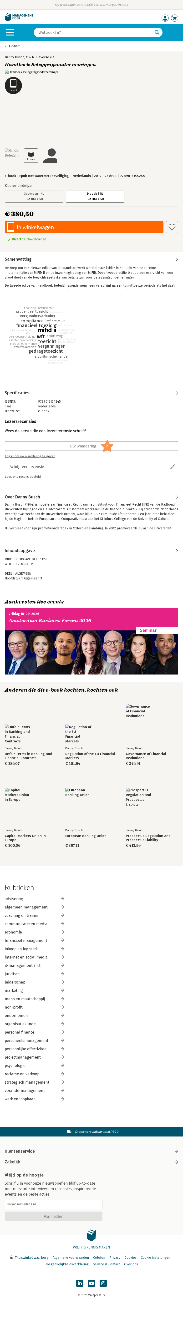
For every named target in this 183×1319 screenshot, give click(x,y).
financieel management (26, 940)
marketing (14, 990)
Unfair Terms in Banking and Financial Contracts (28, 756)
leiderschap (15, 982)
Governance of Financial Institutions (146, 756)
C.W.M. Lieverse (37, 57)
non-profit (14, 1007)
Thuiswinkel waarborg (31, 1258)
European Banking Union (86, 836)
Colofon (99, 1258)
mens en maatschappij (25, 999)
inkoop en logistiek (21, 949)
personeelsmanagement (26, 1040)
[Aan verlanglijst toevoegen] (172, 227)
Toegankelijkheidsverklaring (67, 1264)
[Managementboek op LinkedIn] (79, 1283)
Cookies (131, 1258)
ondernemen (16, 1015)
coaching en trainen (22, 915)
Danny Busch (14, 57)
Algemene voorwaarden (71, 1258)
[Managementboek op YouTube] (91, 1283)
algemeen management (26, 907)
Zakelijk (12, 1162)
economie (13, 932)
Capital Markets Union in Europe (25, 838)
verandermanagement (25, 1090)
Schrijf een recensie (27, 466)
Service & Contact (106, 1264)
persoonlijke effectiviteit (26, 1049)
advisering (14, 899)
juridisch (12, 974)
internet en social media (26, 957)
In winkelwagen (35, 227)
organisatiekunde (20, 1024)
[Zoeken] (157, 32)
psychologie (15, 1065)
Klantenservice (20, 1151)
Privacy (114, 1258)
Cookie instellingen (155, 1258)
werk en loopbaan (20, 1099)
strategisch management (27, 1082)
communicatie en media (26, 924)
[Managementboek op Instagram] (103, 1283)
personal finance (19, 1032)
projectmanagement (23, 1057)
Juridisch (14, 46)
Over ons (131, 1264)
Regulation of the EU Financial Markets (90, 756)
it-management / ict (23, 965)
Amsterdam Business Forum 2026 (50, 621)
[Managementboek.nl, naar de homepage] (19, 20)
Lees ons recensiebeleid (23, 477)
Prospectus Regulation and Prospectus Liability (148, 838)
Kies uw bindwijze (18, 186)
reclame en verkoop (22, 1074)
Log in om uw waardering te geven (30, 456)
